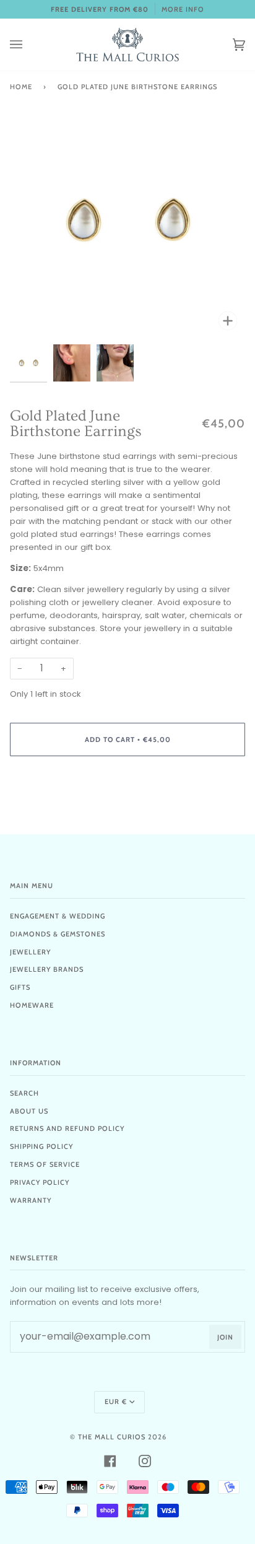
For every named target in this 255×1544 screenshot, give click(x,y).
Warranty (30, 1200)
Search (24, 1093)
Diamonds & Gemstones (57, 934)
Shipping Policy (41, 1146)
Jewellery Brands (47, 969)
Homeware (32, 1005)
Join (225, 1337)
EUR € (116, 1401)
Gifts (20, 987)
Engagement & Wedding (57, 916)
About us (29, 1111)
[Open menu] (28, 45)
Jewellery (30, 952)
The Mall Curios (111, 1437)
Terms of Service (45, 1164)
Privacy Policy (39, 1182)
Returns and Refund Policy (67, 1128)
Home (21, 86)
